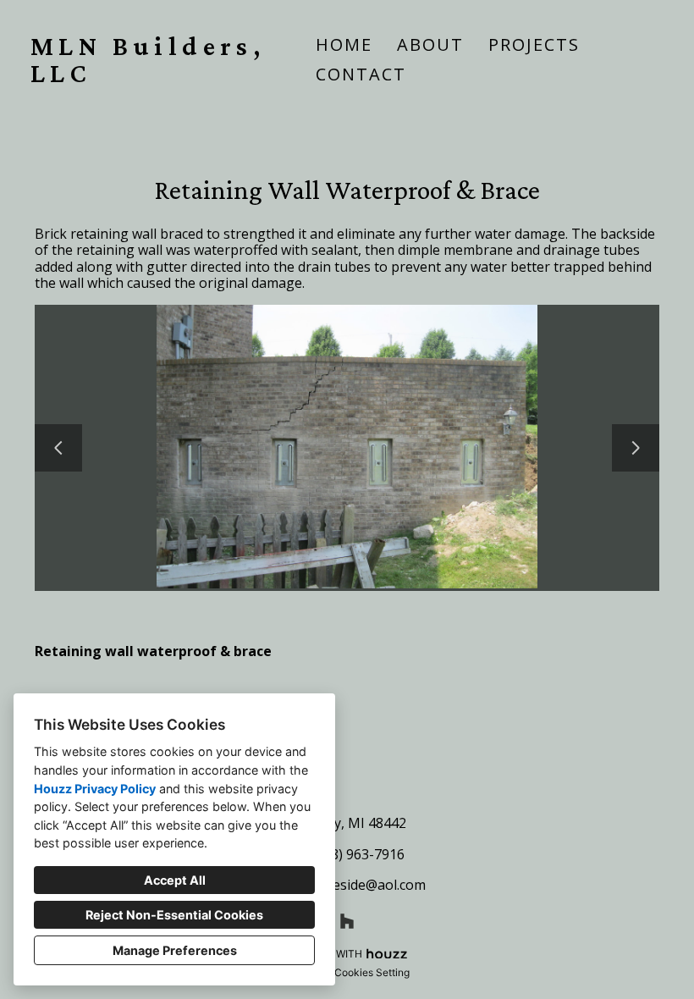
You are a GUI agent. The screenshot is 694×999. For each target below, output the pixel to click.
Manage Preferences (175, 950)
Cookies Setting (372, 972)
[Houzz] (347, 921)
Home (344, 44)
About (430, 44)
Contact (361, 74)
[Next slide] (635, 448)
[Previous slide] (58, 448)
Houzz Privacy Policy (95, 788)
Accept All (175, 880)
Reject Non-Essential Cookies (174, 915)
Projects (534, 44)
